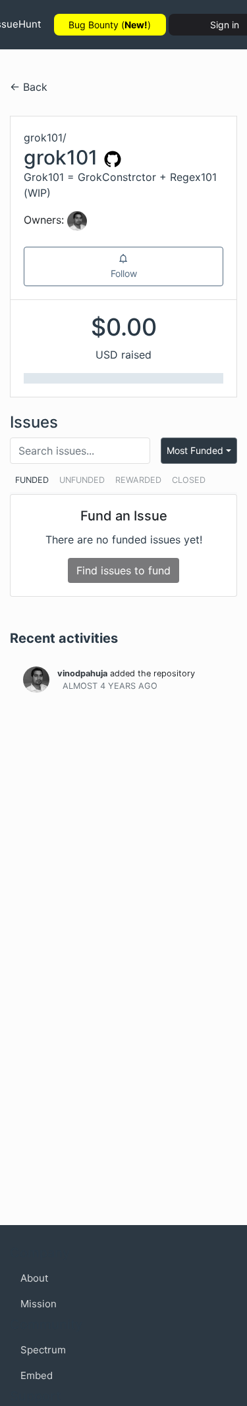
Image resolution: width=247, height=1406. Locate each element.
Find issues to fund (123, 570)
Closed (189, 480)
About (34, 1278)
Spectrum (43, 1349)
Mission (38, 1303)
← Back (28, 86)
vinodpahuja (82, 673)
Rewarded (138, 480)
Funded (32, 480)
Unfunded (82, 480)
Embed (36, 1375)
